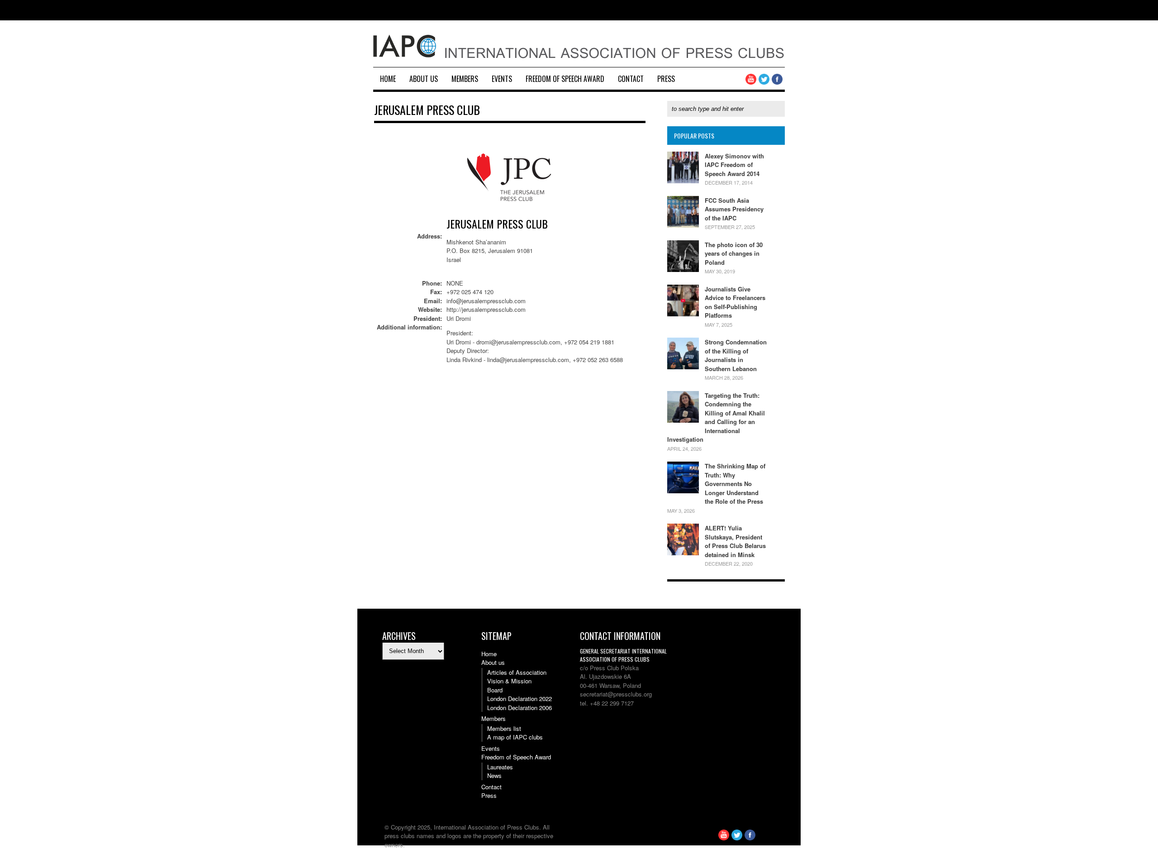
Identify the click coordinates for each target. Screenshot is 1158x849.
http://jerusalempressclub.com (486, 309)
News (494, 775)
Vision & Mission (509, 681)
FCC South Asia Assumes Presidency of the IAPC (734, 209)
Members (464, 78)
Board (495, 690)
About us (423, 78)
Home (388, 78)
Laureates (500, 767)
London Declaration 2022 (519, 698)
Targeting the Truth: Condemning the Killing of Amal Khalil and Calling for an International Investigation (716, 417)
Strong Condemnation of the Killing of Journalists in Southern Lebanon (736, 355)
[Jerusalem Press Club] (510, 210)
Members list (504, 728)
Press (666, 78)
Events (502, 78)
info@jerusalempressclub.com (486, 300)
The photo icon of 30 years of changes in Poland (734, 253)
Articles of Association (516, 672)
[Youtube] (750, 82)
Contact (631, 78)
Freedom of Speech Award (565, 78)
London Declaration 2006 (519, 707)
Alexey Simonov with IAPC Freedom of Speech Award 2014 (734, 165)
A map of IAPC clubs (515, 737)
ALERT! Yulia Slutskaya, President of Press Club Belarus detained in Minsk (735, 541)
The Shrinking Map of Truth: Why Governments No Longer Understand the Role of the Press (735, 484)
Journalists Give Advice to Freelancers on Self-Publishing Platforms (735, 302)
